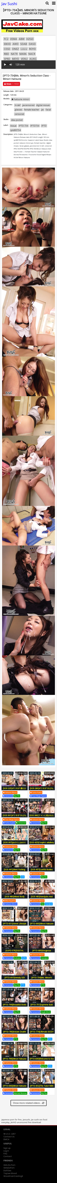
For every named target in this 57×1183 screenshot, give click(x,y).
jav (42, 109)
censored (19, 114)
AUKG (32, 58)
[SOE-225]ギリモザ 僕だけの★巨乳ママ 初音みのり (14, 790)
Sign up (7, 1148)
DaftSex (7, 1170)
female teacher (31, 109)
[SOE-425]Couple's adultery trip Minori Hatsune (42, 844)
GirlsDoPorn (9, 1167)
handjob (48, 904)
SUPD (24, 958)
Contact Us (9, 1136)
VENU (24, 58)
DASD (32, 44)
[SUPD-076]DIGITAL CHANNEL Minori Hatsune (14, 952)
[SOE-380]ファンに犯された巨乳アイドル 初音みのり (41, 817)
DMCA (6, 1139)
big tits (17, 796)
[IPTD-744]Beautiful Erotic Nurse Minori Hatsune (14, 1006)
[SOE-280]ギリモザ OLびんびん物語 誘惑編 (42, 790)
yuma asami (37, 792)
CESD (7, 49)
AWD (16, 44)
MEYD (15, 58)
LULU (24, 49)
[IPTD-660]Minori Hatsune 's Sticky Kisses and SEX (42, 925)
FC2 (6, 39)
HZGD (29, 39)
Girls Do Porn (9, 1165)
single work (45, 1012)
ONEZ (15, 49)
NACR (31, 53)
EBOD (7, 44)
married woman (20, 1093)
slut (42, 904)
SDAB (23, 44)
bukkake (17, 958)
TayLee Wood (10, 1173)
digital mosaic (43, 105)
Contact (7, 1156)
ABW (21, 39)
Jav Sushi (9, 3)
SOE (22, 877)
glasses (18, 109)
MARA (23, 53)
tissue (13, 125)
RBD (6, 53)
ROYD (32, 49)
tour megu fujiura (39, 796)
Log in (6, 1150)
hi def (17, 105)
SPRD (7, 58)
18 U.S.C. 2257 (9, 1133)
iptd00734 (15, 130)
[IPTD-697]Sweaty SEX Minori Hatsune (15, 979)
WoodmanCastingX (13, 1176)
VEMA (13, 39)
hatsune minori (21, 99)
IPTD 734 (23, 125)
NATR (14, 53)
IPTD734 (34, 125)
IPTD (43, 125)
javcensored (28, 105)
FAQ (5, 1153)
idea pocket (17, 119)
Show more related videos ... (27, 1102)
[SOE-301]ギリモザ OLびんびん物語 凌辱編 (15, 817)
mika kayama (10, 900)
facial (48, 109)
